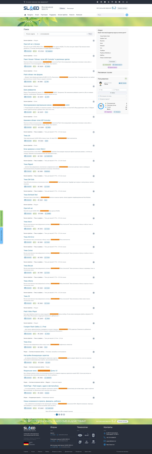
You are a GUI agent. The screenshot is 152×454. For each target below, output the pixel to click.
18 (93, 292)
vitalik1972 (48, 377)
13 (93, 218)
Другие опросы (113, 67)
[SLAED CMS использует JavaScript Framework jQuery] (87, 442)
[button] (62, 8)
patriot (49, 127)
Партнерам (44, 14)
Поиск (90, 34)
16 (93, 262)
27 (35, 127)
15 (93, 247)
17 (93, 277)
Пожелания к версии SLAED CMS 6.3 (60, 439)
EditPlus (102, 55)
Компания (79, 14)
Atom (101, 43)
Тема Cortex (28, 250)
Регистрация (70, 8)
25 (93, 397)
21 (93, 338)
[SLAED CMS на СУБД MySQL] (87, 435)
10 (93, 176)
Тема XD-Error (29, 237)
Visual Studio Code (105, 36)
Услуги (37, 14)
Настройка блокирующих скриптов (36, 355)
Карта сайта (88, 451)
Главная (26, 451)
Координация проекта (35, 397)
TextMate (102, 50)
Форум (25, 351)
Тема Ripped (28, 164)
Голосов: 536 (108, 64)
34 (35, 213)
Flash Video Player (30, 311)
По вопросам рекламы (122, 451)
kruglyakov (50, 51)
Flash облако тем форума (33, 74)
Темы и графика (38, 131)
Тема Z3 (27, 296)
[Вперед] (64, 415)
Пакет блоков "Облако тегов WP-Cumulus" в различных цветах (47, 59)
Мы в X (108, 2)
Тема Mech (28, 222)
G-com (47, 186)
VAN (47, 81)
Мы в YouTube (105, 2)
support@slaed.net (111, 441)
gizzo (49, 362)
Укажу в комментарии (105, 57)
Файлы (47, 451)
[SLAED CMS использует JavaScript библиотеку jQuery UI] (93, 442)
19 (35, 51)
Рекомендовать (127, 2)
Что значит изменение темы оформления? (36, 2)
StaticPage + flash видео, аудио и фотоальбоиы (41, 386)
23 (93, 367)
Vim (101, 48)
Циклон (52, 433)
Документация (68, 451)
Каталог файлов (62, 14)
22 (93, 351)
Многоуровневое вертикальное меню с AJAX (46, 105)
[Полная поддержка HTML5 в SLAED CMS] (93, 435)
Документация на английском (123, 2)
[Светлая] (98, 2)
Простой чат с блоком (32, 44)
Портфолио (79, 451)
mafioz (48, 66)
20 (93, 323)
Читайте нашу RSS (116, 2)
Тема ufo (27, 135)
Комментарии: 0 (118, 64)
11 (93, 191)
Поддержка (52, 14)
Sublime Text (103, 38)
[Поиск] (127, 14)
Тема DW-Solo (29, 179)
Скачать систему (122, 8)
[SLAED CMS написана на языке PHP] (80, 435)
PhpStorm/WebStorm (105, 53)
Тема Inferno (28, 281)
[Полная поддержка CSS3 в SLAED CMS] (80, 442)
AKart (48, 318)
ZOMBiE (49, 213)
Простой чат (28, 208)
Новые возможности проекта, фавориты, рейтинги (42, 401)
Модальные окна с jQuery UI (40, 371)
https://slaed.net (110, 444)
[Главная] (25, 14)
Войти (113, 92)
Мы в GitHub (101, 2)
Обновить (118, 111)
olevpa (53, 434)
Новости (71, 14)
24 (93, 382)
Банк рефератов (30, 90)
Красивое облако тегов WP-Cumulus (37, 120)
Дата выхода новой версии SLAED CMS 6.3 (61, 445)
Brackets (102, 40)
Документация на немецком (119, 2)
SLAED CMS (49, 156)
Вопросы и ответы (57, 451)
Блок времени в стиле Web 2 (34, 149)
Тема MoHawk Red (30, 195)
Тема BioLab (28, 266)
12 (35, 140)
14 (93, 233)
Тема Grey (27, 342)
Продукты (30, 14)
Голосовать (112, 61)
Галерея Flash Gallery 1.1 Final (35, 327)
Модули (48, 382)
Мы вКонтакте (112, 2)
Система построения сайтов (36, 351)
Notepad (102, 45)
